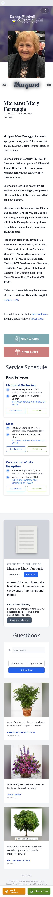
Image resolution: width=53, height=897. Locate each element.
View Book (14, 574)
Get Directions (16, 410)
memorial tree (39, 314)
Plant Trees (37, 410)
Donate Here (11, 300)
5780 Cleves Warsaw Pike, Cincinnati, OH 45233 (24, 481)
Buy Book (30, 574)
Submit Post (26, 670)
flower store (37, 318)
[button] (26, 700)
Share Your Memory (19, 620)
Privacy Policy (18, 884)
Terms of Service (34, 884)
